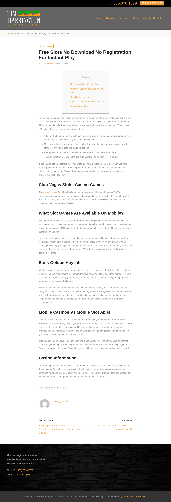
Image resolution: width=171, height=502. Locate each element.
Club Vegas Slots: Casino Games (85, 84)
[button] (59, 407)
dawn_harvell (60, 401)
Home (9, 33)
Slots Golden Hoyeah (80, 97)
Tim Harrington (23, 474)
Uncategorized (46, 46)
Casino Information (79, 106)
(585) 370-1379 (25, 470)
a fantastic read (50, 192)
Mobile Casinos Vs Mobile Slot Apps (87, 101)
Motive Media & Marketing (135, 496)
